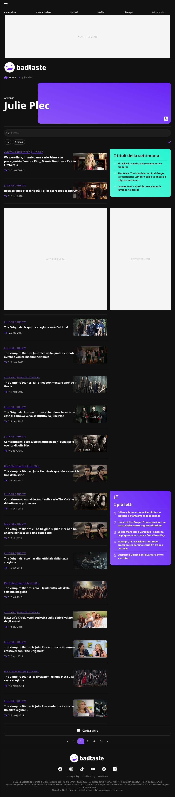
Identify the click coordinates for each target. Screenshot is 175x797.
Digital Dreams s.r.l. (52, 781)
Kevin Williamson (28, 377)
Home (12, 77)
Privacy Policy (72, 776)
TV (5, 170)
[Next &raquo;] (107, 741)
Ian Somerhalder (15, 466)
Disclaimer (103, 776)
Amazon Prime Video (17, 152)
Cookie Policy (89, 776)
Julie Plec (37, 152)
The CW (21, 185)
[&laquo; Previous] (68, 741)
